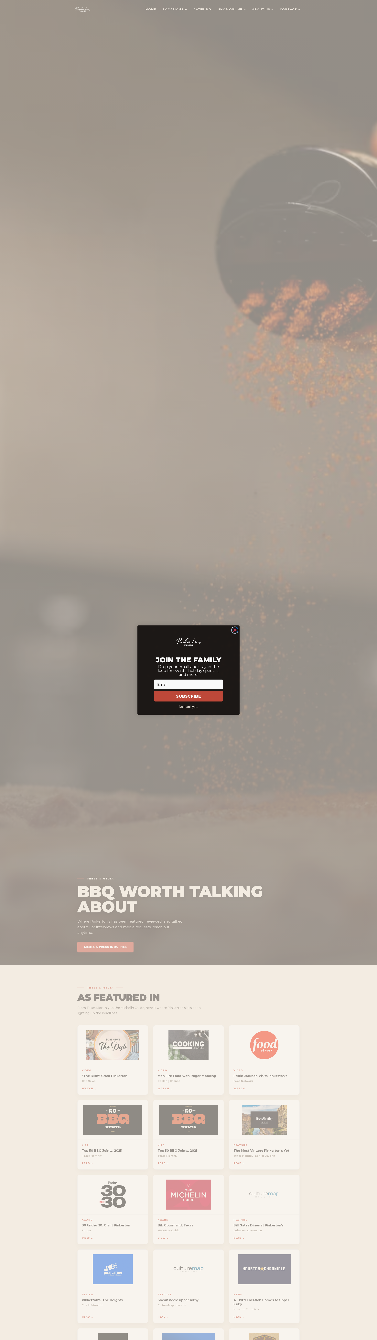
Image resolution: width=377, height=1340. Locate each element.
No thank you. (188, 706)
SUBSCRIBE (188, 696)
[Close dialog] (235, 630)
